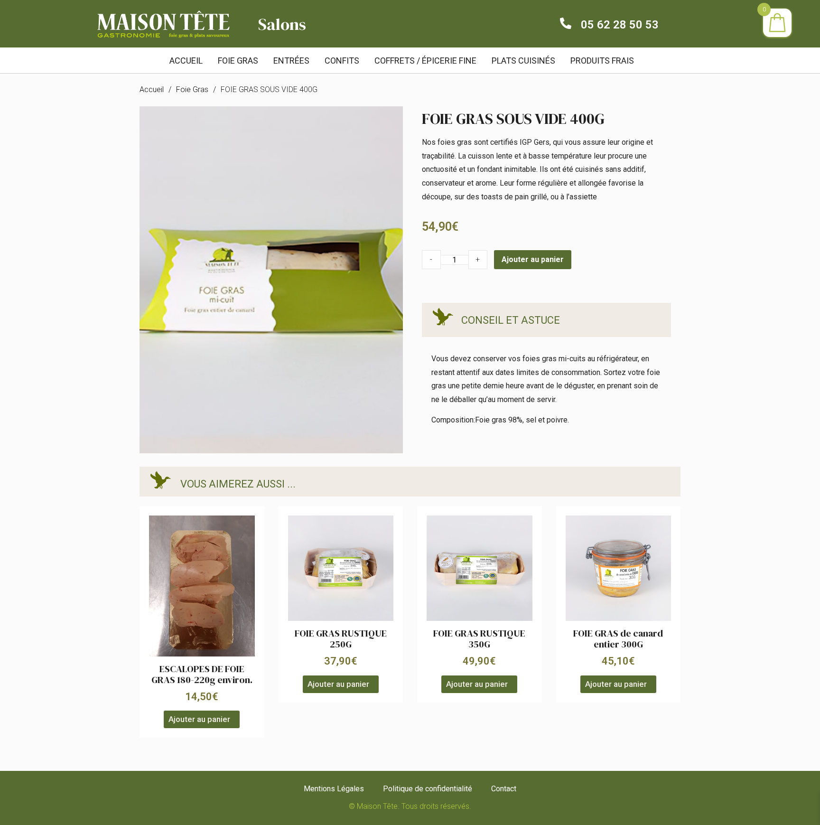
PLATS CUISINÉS (523, 61)
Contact (503, 788)
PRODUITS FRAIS (602, 61)
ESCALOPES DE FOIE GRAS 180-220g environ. (201, 674)
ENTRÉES (291, 61)
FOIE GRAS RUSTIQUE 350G (479, 639)
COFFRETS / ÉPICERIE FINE (425, 61)
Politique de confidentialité (427, 788)
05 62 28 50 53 (620, 24)
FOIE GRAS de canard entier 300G (618, 639)
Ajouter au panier (533, 259)
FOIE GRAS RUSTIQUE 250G (341, 639)
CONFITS (342, 61)
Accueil (186, 61)
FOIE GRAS (238, 61)
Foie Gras (192, 89)
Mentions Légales (334, 788)
